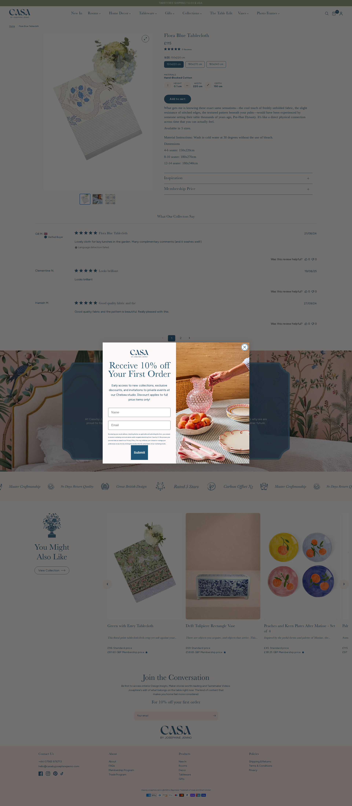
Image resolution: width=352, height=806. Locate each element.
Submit (139, 452)
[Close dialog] (244, 347)
